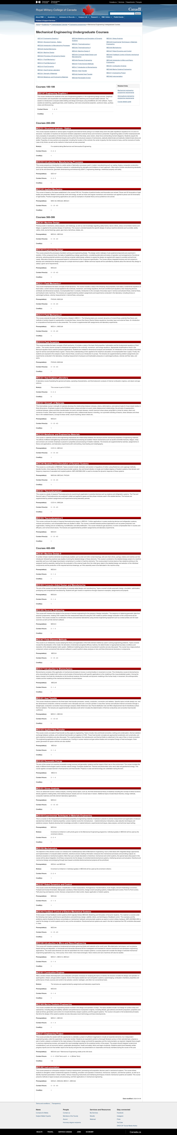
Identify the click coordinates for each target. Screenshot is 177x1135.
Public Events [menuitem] (118, 17)
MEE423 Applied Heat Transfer (82, 74)
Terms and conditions (43, 1103)
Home (38, 24)
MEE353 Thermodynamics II (81, 47)
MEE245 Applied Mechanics (47, 49)
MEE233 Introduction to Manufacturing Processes (54, 45)
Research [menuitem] (94, 17)
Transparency (56, 1103)
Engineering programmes (77, 24)
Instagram (120, 1116)
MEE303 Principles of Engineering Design (51, 56)
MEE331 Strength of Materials (47, 73)
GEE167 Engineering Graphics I (48, 38)
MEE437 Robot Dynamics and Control (118, 51)
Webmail (93, 1119)
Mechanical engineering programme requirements (126, 91)
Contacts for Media (42, 1113)
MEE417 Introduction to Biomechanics (84, 67)
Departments (130, 2)
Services (121, 2)
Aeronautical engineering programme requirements (126, 97)
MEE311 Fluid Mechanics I (46, 59)
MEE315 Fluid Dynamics (46, 66)
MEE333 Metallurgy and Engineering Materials (53, 77)
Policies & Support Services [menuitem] (45, 20)
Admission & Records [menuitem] (67, 17)
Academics (45, 24)
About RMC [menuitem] (40, 17)
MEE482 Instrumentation (114, 76)
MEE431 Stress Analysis (114, 38)
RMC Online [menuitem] (106, 17)
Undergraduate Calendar (59, 24)
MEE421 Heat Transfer (79, 71)
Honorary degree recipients (72, 1122)
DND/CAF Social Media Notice (127, 1126)
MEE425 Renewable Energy (81, 78)
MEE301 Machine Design (46, 52)
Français (139, 2)
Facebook (120, 1113)
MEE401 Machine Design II (81, 51)
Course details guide (124, 102)
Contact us (66, 1113)
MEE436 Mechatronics (113, 47)
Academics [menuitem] (51, 17)
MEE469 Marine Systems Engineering (118, 69)
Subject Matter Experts (43, 1116)
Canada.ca (113, 2)
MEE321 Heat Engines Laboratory (49, 70)
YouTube (120, 1122)
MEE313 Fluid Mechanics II (46, 63)
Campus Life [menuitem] (82, 17)
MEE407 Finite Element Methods (83, 64)
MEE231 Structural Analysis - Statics (49, 42)
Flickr (118, 1119)
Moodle (92, 1116)
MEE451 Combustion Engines (116, 66)
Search (138, 13)
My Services (94, 1113)
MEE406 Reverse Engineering (82, 60)
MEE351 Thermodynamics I (81, 44)
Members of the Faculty (70, 1116)
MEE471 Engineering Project (116, 73)
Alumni (65, 1119)
